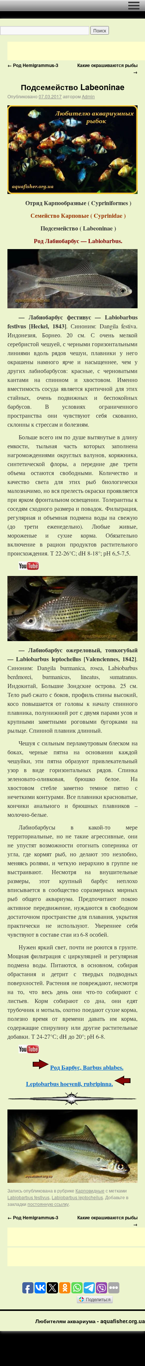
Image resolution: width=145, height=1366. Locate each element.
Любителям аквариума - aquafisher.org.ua (90, 1321)
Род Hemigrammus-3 (32, 65)
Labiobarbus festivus (28, 1197)
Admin (88, 96)
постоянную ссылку (48, 1204)
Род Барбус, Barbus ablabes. (86, 1067)
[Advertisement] (76, 51)
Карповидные (89, 1190)
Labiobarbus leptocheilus (77, 1197)
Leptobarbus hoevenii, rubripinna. (69, 1083)
